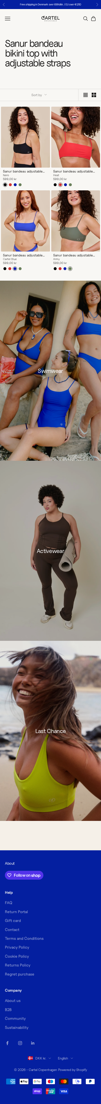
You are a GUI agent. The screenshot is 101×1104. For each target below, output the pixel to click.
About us (13, 1000)
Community (15, 1018)
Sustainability (16, 1027)
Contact (12, 929)
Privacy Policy (17, 947)
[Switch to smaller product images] (94, 95)
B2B (8, 1009)
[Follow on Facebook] (7, 1043)
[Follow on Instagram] (20, 1043)
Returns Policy (17, 965)
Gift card (13, 920)
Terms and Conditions (24, 938)
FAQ (8, 902)
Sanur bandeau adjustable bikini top (23, 171)
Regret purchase (19, 974)
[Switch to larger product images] (85, 95)
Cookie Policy (17, 956)
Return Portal (16, 911)
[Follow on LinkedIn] (32, 1043)
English (63, 1058)
